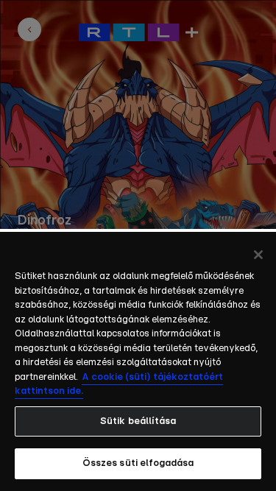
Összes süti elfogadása (138, 463)
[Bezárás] (258, 255)
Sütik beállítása (138, 421)
